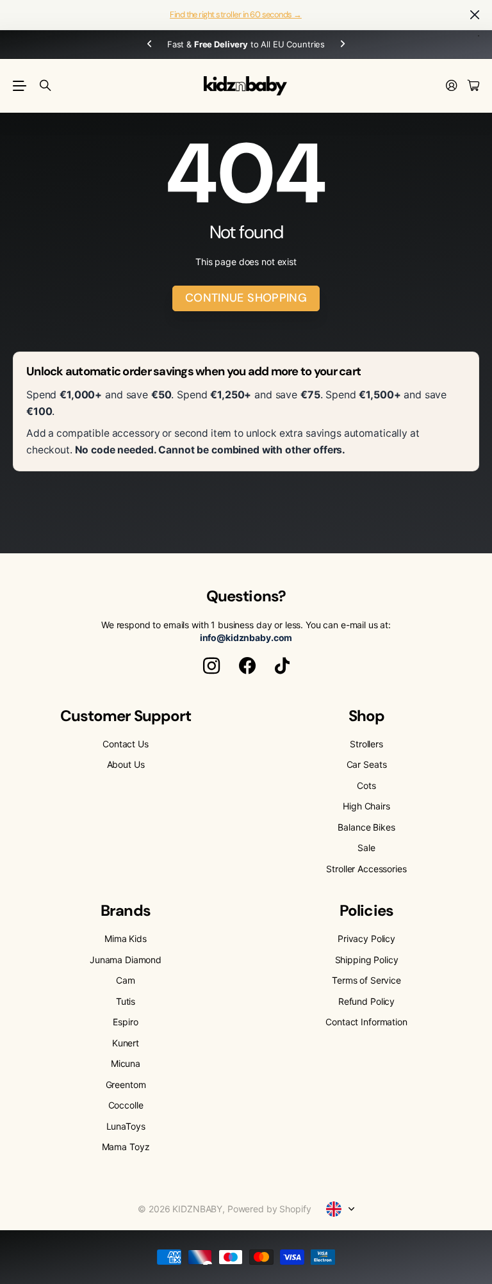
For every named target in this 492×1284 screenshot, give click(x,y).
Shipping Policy (366, 959)
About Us (126, 764)
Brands (125, 910)
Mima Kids (125, 938)
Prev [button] (149, 44)
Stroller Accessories (366, 868)
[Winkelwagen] (473, 86)
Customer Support (126, 716)
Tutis (125, 1001)
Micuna (125, 1063)
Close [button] (474, 15)
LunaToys (125, 1126)
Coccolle (126, 1105)
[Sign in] (451, 86)
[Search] (45, 86)
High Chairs (366, 805)
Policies (366, 910)
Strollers (366, 743)
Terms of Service (366, 980)
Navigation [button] (20, 86)
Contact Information (366, 1021)
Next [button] (342, 44)
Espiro (125, 1021)
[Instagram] (211, 666)
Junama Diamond (125, 959)
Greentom (126, 1084)
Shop (366, 716)
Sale (366, 847)
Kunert (125, 1042)
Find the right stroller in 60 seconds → (236, 14)
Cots (366, 785)
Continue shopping (246, 297)
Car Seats (367, 764)
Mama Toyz (126, 1146)
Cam (125, 980)
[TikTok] (282, 666)
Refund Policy (366, 1001)
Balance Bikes (366, 827)
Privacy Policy (366, 938)
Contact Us (125, 743)
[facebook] (247, 666)
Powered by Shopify (269, 1208)
